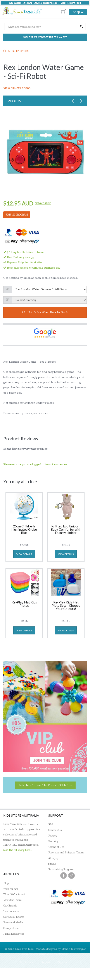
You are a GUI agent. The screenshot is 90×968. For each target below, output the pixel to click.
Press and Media (13, 922)
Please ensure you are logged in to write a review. (35, 464)
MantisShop (61, 953)
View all (17, 88)
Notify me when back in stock (48, 312)
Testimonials (11, 911)
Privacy (52, 835)
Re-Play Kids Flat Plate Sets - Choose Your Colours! (66, 606)
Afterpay (53, 858)
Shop (80, 12)
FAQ (51, 824)
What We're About (14, 894)
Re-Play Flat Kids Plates (24, 604)
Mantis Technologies (73, 948)
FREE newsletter (13, 933)
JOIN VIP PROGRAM (17, 214)
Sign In (62, 962)
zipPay (52, 863)
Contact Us (55, 830)
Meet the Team (12, 900)
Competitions (11, 928)
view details (24, 554)
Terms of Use (56, 846)
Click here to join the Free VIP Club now (45, 785)
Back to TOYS (20, 51)
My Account (27, 962)
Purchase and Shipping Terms (66, 852)
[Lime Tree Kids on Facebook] (63, 875)
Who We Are (10, 888)
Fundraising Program (61, 869)
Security (53, 841)
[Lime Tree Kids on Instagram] (71, 875)
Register (46, 962)
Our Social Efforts (13, 916)
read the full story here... (17, 849)
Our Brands (10, 905)
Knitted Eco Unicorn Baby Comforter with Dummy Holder (66, 530)
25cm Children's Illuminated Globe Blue (24, 530)
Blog (6, 883)
